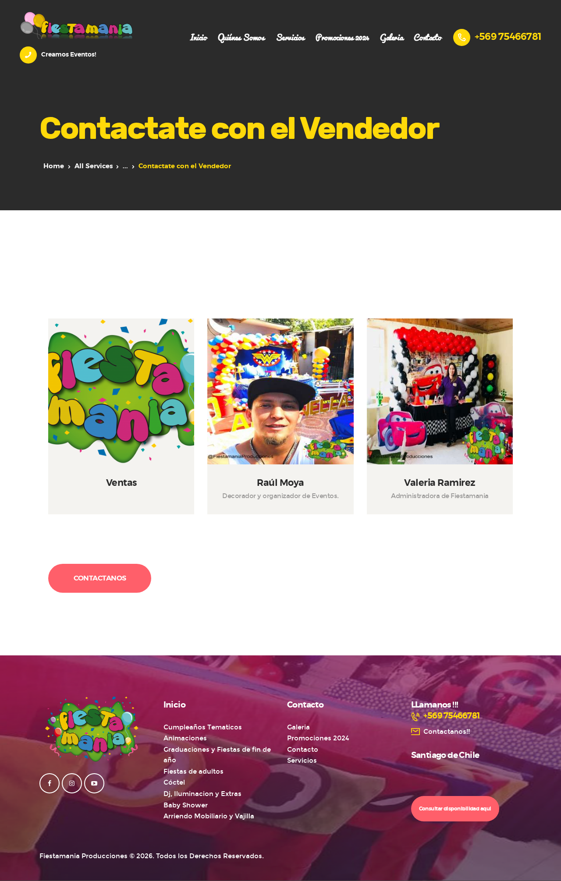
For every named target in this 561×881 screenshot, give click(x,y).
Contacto (302, 750)
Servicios (302, 760)
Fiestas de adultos (193, 771)
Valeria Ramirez (440, 483)
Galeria (298, 727)
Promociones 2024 (318, 738)
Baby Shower (185, 805)
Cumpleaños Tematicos (202, 727)
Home (53, 166)
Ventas (121, 483)
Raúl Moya (280, 483)
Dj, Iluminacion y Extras (202, 794)
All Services (94, 166)
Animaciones (185, 738)
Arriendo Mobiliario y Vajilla (208, 816)
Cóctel (174, 782)
